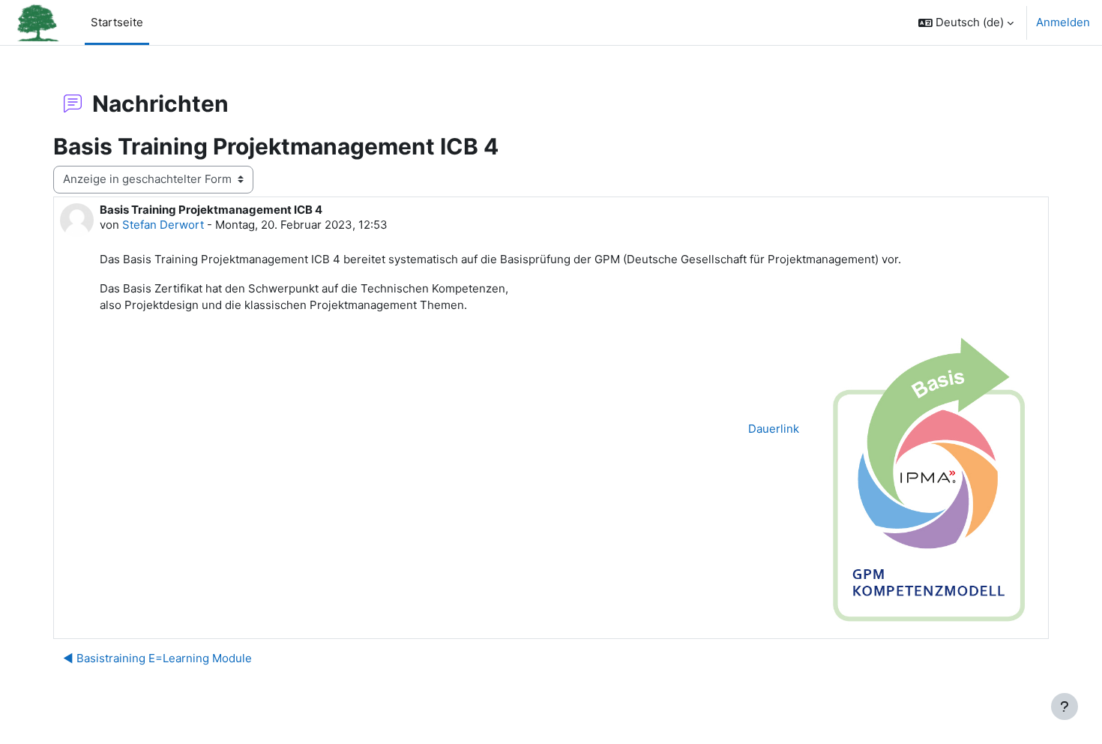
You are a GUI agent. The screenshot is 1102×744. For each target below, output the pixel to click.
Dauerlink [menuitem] (773, 429)
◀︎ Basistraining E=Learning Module (157, 658)
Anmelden (1063, 22)
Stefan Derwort (163, 225)
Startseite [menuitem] (117, 22)
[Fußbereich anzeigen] (1064, 706)
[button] (966, 22)
